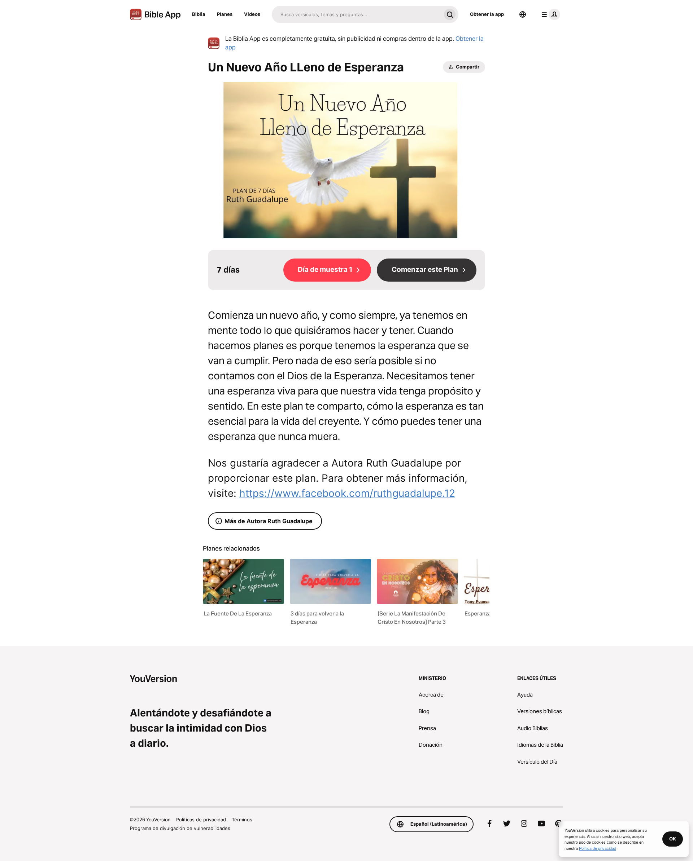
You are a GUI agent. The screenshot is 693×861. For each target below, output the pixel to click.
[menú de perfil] (549, 14)
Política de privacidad (597, 848)
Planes (224, 14)
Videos (252, 14)
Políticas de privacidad (201, 819)
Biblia (198, 14)
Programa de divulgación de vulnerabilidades (180, 828)
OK (672, 839)
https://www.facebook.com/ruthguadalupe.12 (347, 493)
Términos (242, 819)
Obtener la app (487, 14)
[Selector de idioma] (522, 14)
